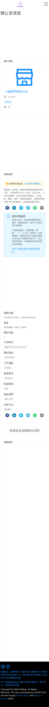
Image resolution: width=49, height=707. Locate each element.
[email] (42, 208)
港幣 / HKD (8, 399)
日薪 (6, 389)
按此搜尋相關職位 (33, 183)
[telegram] (28, 208)
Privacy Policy (22, 695)
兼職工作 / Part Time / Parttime (15, 347)
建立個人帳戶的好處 (32, 674)
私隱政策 (5, 671)
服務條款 (15, 671)
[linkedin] (14, 208)
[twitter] (21, 208)
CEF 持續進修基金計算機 (12, 682)
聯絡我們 (35, 671)
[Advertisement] (24, 35)
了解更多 (8, 102)
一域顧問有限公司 (16, 91)
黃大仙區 (8, 368)
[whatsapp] (35, 208)
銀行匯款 (8, 409)
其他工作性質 (9, 357)
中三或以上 (8, 378)
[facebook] (7, 208)
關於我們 (25, 671)
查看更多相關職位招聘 (24, 430)
